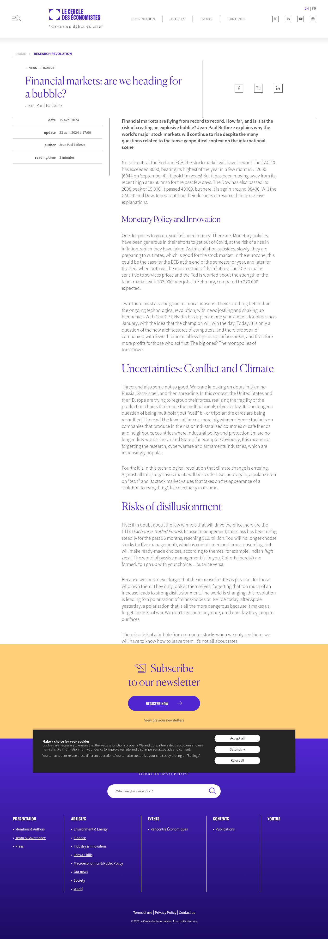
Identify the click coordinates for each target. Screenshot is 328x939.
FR (314, 8)
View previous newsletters (164, 720)
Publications (225, 829)
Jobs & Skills (83, 855)
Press (19, 846)
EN (306, 8)
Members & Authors (30, 829)
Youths (273, 819)
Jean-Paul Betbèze (72, 145)
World (78, 888)
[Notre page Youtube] (301, 19)
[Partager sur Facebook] (239, 91)
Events (206, 19)
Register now (157, 703)
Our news (81, 871)
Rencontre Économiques (169, 829)
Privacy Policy (165, 912)
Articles (177, 19)
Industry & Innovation (90, 846)
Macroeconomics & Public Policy (98, 863)
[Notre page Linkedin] (288, 19)
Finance (80, 838)
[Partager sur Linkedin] (278, 91)
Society (79, 880)
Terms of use (142, 912)
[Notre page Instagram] (313, 19)
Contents (236, 19)
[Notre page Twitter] (275, 19)
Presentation (143, 19)
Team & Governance (30, 838)
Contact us (187, 912)
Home (21, 54)
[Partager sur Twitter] (258, 91)
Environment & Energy (91, 829)
